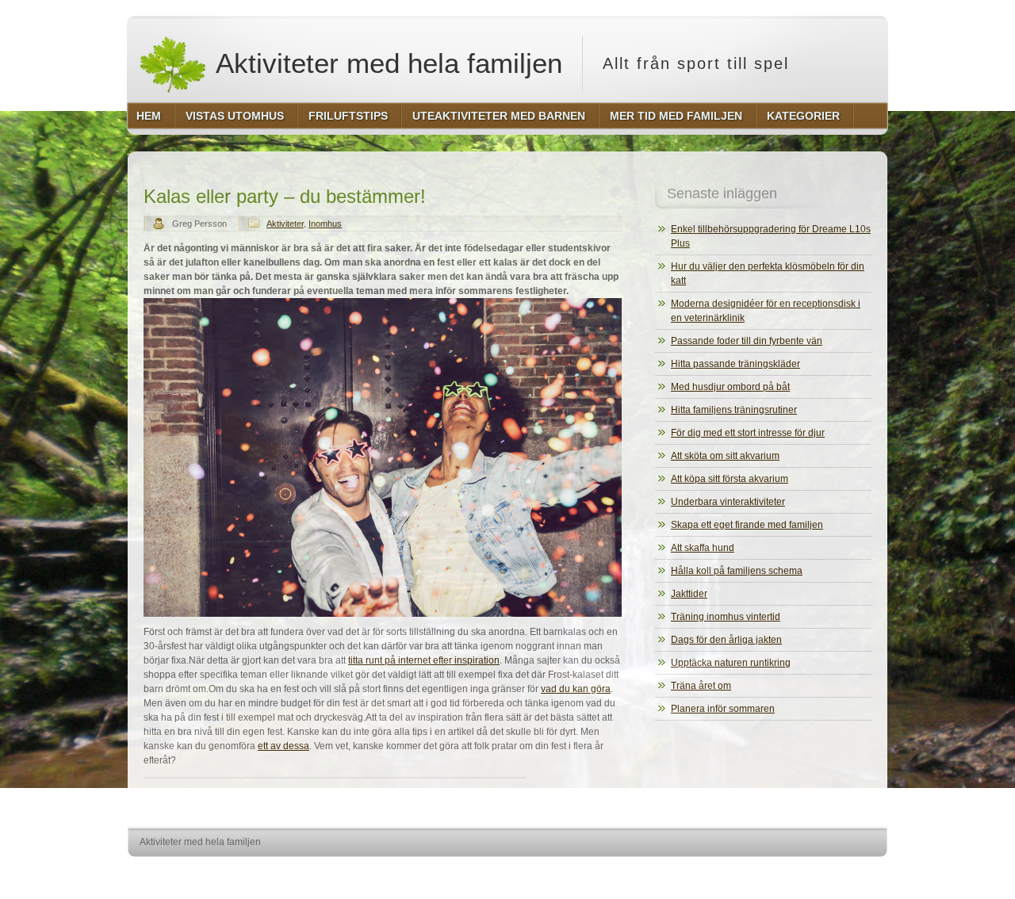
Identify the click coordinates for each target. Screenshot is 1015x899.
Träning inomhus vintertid (725, 616)
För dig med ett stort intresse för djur (748, 432)
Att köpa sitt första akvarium (729, 478)
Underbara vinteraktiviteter (728, 501)
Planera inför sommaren (723, 708)
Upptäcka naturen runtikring (731, 662)
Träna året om (701, 685)
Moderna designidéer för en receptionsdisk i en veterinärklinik (765, 310)
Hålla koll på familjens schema (736, 570)
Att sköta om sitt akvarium (725, 455)
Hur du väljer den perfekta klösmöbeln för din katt (767, 273)
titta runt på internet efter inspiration (424, 660)
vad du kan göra (576, 688)
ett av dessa (283, 746)
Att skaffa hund (702, 547)
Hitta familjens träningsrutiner (734, 409)
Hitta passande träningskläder (735, 363)
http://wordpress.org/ (703, 871)
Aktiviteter (285, 223)
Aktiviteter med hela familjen (385, 63)
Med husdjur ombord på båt (730, 386)
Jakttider (689, 593)
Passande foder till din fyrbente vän (746, 340)
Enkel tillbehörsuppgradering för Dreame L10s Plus (771, 236)
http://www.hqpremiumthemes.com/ (823, 871)
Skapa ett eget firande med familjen (747, 524)
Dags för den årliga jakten (726, 639)
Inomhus (325, 223)
